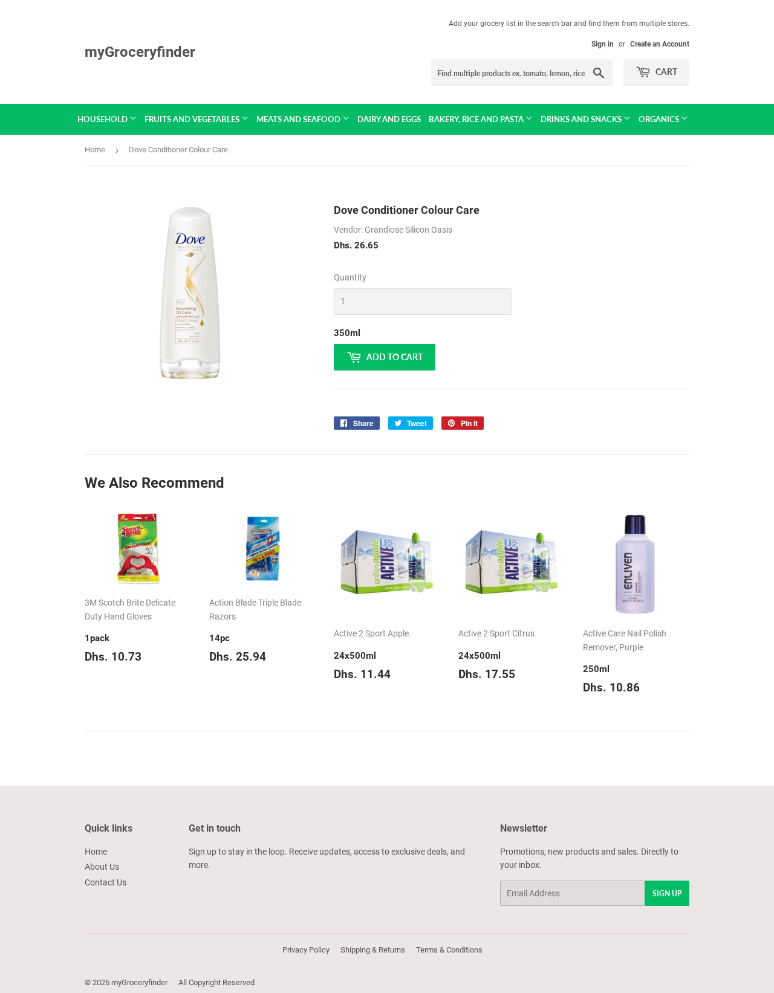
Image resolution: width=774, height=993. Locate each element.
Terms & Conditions (449, 949)
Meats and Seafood (299, 119)
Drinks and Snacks (582, 119)
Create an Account (659, 44)
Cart (665, 71)
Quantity (350, 277)
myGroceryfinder (140, 51)
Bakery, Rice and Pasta (477, 119)
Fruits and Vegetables (193, 119)
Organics (660, 119)
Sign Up (666, 893)
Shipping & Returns (372, 949)
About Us (102, 867)
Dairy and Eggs (389, 119)
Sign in (602, 44)
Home (95, 149)
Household (103, 119)
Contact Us (105, 882)
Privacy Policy (306, 949)
